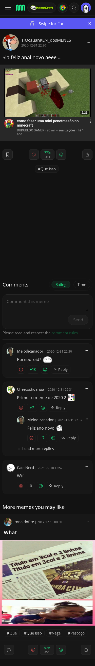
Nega (56, 632)
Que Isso (48, 168)
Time (82, 284)
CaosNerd (25, 467)
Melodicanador (30, 351)
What (10, 532)
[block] (88, 42)
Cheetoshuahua (30, 389)
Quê (13, 632)
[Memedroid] (20, 8)
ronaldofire (24, 521)
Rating (60, 284)
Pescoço (77, 632)
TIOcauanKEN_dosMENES (46, 40)
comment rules (64, 332)
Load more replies (38, 448)
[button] (74, 8)
